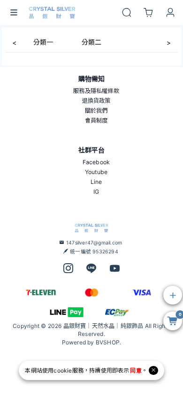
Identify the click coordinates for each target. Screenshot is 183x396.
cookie (62, 370)
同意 (135, 370)
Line (96, 181)
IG (96, 191)
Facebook (96, 162)
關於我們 (96, 110)
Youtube (96, 171)
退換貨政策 (96, 100)
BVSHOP (108, 342)
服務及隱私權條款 (96, 90)
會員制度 (96, 120)
